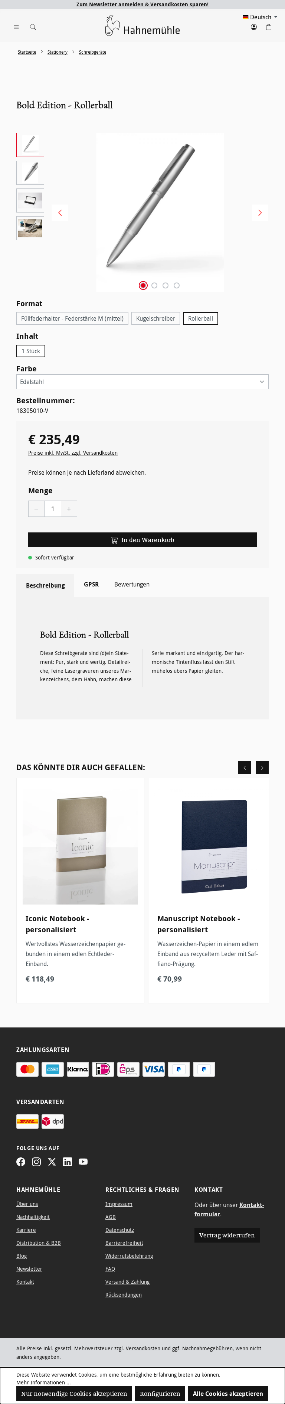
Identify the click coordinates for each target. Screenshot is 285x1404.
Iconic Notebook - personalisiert (57, 924)
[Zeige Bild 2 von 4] (154, 285)
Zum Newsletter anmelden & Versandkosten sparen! (142, 4)
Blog (21, 1255)
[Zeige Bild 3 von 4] (165, 285)
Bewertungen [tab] (132, 584)
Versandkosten (143, 1348)
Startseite (27, 52)
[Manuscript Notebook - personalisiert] (212, 847)
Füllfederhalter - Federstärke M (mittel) (72, 318)
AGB (110, 1216)
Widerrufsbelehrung (129, 1255)
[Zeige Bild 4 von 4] (177, 285)
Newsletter (29, 1268)
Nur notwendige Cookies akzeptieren (74, 1394)
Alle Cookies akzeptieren (228, 1394)
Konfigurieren (160, 1394)
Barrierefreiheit (124, 1242)
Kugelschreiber (155, 318)
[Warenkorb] (268, 25)
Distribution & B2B (38, 1242)
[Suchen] (31, 25)
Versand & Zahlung (127, 1281)
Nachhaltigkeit (33, 1216)
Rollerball (200, 318)
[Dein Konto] (253, 25)
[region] (142, 212)
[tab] (45, 585)
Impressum (118, 1203)
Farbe (26, 368)
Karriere (26, 1229)
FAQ (110, 1268)
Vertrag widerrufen (227, 1235)
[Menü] (16, 25)
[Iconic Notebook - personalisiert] (80, 847)
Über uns (27, 1203)
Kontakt (25, 1281)
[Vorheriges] (57, 212)
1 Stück (31, 351)
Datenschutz (119, 1229)
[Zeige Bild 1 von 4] (143, 285)
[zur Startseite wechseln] (142, 26)
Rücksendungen (123, 1294)
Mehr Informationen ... (43, 1382)
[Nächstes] (257, 212)
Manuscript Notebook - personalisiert (198, 924)
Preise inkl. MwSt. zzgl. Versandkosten (73, 452)
